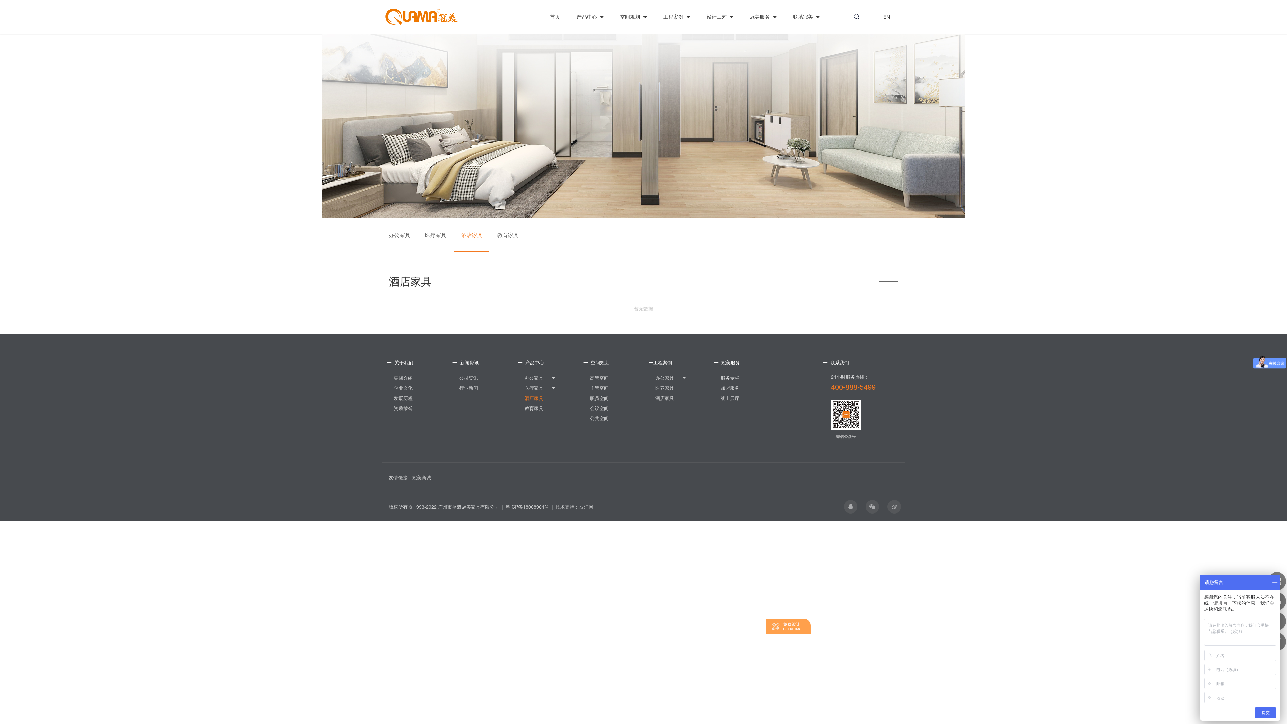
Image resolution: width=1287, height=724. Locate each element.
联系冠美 (803, 16)
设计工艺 (717, 16)
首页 (555, 16)
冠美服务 (760, 16)
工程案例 (674, 16)
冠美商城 (421, 477)
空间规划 (630, 16)
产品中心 (587, 16)
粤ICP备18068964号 (527, 506)
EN (886, 16)
